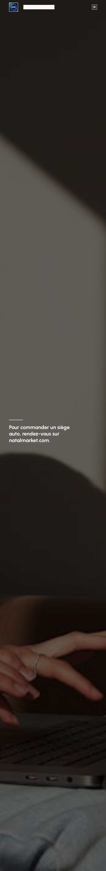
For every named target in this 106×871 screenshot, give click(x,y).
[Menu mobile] (94, 7)
